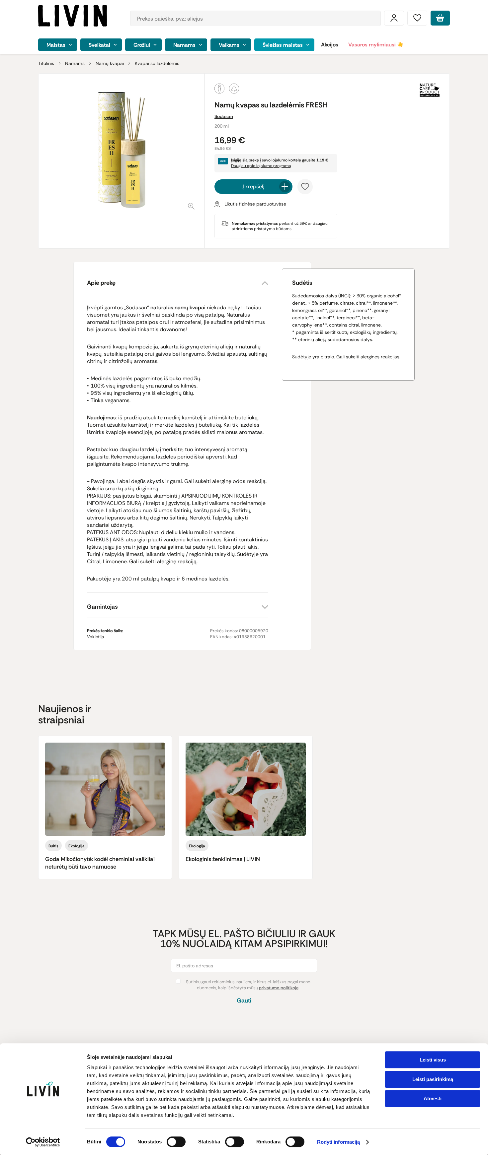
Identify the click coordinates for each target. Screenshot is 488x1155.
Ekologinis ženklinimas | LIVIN (223, 859)
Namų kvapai (110, 63)
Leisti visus (433, 1060)
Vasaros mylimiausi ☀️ (376, 44)
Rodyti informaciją (338, 1142)
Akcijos (329, 44)
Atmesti (433, 1098)
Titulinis (46, 63)
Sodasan (223, 116)
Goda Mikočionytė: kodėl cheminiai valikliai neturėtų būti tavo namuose (100, 862)
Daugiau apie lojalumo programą (261, 165)
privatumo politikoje (278, 988)
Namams (75, 63)
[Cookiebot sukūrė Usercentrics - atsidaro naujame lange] (43, 1142)
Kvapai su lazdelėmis (157, 63)
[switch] (176, 1141)
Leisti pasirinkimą (432, 1079)
